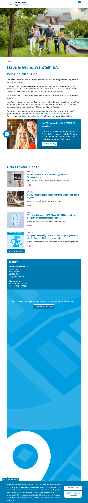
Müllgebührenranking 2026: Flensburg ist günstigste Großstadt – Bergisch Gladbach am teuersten (52, 236)
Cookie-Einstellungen (10, 480)
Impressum (10, 500)
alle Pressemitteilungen (16, 251)
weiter (29, 185)
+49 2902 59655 (14, 274)
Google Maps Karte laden (44, 307)
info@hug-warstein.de (16, 277)
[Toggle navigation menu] (79, 2)
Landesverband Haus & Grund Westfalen (49, 114)
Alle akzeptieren (73, 488)
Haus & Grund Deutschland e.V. (28, 116)
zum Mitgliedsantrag (49, 144)
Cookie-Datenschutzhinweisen (48, 497)
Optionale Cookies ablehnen (73, 494)
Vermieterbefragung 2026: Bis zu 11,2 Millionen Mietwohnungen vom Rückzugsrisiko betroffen (52, 216)
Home (9, 61)
